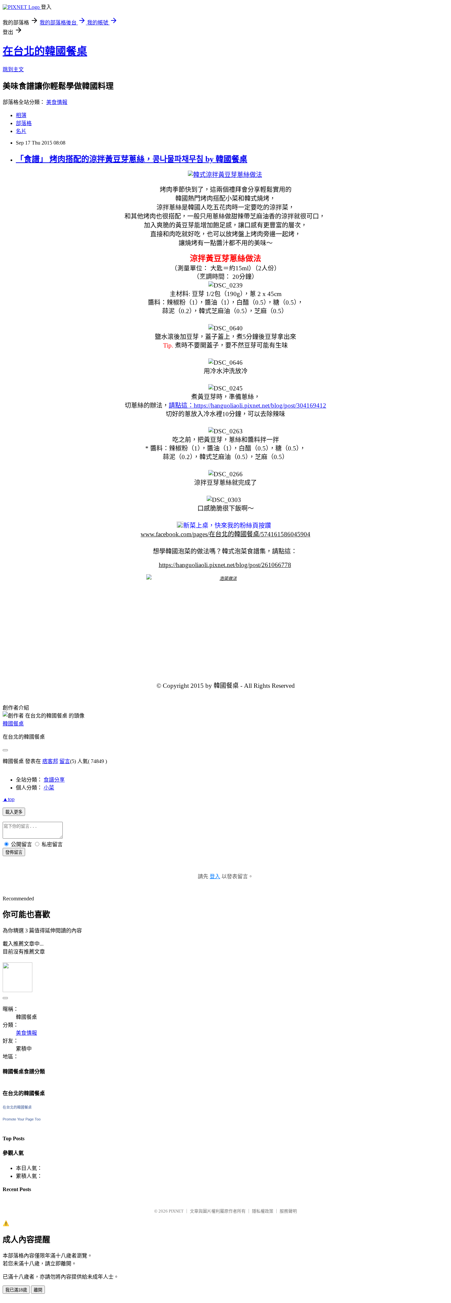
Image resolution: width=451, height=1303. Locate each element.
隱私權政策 (262, 1211)
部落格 (24, 123)
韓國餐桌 (13, 723)
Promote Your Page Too (22, 1119)
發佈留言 (13, 852)
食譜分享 (54, 780)
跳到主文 (13, 69)
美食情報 (56, 102)
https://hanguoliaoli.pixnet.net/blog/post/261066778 (225, 564)
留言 (64, 761)
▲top (9, 799)
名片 (21, 131)
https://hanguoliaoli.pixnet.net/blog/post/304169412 (260, 405)
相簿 (21, 115)
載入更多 (13, 812)
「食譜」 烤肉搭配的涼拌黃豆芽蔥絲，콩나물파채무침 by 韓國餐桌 (131, 159)
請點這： (181, 405)
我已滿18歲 (16, 1289)
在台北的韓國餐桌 (45, 51)
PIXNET (176, 1211)
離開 (38, 1289)
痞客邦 (50, 761)
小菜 (49, 787)
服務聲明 (288, 1211)
